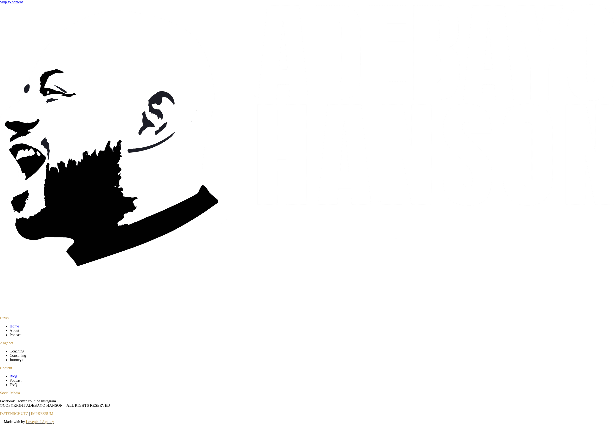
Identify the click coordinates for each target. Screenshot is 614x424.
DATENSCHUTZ (14, 414)
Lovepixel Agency (40, 422)
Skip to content (11, 2)
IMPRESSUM (42, 414)
